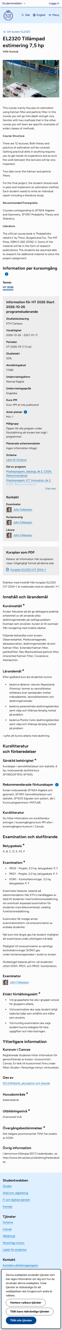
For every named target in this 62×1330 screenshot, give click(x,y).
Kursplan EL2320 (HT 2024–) (28, 569)
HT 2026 (8, 287)
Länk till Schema (16, 459)
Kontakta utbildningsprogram (20, 1265)
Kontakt (7, 1206)
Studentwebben (12, 3)
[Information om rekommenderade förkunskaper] (57, 784)
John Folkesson (22, 509)
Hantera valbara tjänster (25, 1302)
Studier (7, 1186)
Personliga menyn (13, 1242)
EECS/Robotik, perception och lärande (26, 1083)
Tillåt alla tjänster (21, 1320)
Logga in (54, 3)
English (41, 15)
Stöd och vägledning (15, 1193)
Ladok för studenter (15, 1249)
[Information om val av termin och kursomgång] (6, 274)
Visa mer (50, 488)
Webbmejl (9, 1236)
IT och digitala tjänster (16, 1199)
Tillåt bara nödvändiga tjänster (29, 1311)
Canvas (7, 1229)
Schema (8, 1222)
